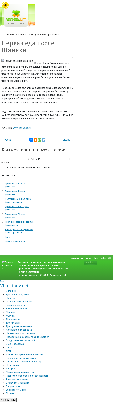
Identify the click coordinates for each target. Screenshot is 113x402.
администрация (87, 258)
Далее (66, 139)
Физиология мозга (16, 389)
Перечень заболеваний (19, 301)
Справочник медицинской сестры (24, 361)
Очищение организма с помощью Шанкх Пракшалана (32, 34)
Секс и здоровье (15, 344)
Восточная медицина (17, 382)
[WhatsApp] (39, 140)
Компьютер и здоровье (19, 329)
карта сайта (100, 258)
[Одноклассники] (35, 140)
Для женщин (13, 319)
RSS (109, 258)
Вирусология (13, 386)
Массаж (10, 315)
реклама (75, 258)
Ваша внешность (15, 305)
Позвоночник (13, 365)
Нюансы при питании (15, 242)
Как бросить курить (17, 308)
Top (2, 281)
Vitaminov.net (14, 285)
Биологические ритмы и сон (21, 358)
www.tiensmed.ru (22, 128)
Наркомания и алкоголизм (20, 333)
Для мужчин (13, 322)
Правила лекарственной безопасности (27, 375)
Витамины (11, 291)
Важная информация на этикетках (24, 354)
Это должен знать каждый (20, 340)
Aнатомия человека (17, 379)
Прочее (10, 393)
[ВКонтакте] (31, 140)
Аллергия (11, 368)
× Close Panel (8, 399)
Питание (10, 312)
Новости (10, 298)
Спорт (9, 347)
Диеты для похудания (18, 294)
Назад (7, 139)
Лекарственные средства (20, 372)
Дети (8, 351)
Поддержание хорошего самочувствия (27, 336)
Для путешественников (19, 326)
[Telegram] (43, 140)
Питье (8, 237)
